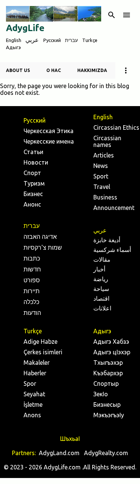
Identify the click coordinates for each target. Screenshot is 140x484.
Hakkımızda (92, 70)
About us (18, 70)
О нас (53, 70)
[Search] (111, 15)
